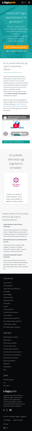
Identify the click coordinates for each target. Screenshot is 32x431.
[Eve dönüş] (8, 2)
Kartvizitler (6, 291)
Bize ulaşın (6, 385)
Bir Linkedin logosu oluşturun (11, 327)
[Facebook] (4, 410)
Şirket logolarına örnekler (10, 337)
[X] (7, 410)
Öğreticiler (6, 364)
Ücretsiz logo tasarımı (9, 346)
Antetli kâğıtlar (7, 294)
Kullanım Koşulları (18, 420)
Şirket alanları (7, 340)
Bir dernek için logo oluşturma (12, 355)
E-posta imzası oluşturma (10, 312)
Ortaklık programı (8, 379)
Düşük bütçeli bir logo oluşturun (12, 352)
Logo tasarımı (7, 282)
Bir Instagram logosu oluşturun (12, 321)
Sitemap (5, 424)
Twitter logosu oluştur (9, 324)
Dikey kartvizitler (8, 300)
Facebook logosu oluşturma (11, 318)
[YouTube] (10, 410)
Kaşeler (5, 306)
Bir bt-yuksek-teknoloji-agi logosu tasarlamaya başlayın (16, 47)
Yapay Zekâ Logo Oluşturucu (11, 288)
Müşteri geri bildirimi (9, 361)
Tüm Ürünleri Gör (8, 309)
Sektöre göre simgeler (10, 343)
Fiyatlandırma (7, 366)
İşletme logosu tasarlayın (10, 358)
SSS (4, 382)
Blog (4, 369)
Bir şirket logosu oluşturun (11, 349)
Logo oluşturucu (8, 285)
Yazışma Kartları (8, 297)
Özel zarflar (6, 303)
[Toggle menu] (29, 2)
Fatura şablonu (7, 315)
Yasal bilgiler (7, 420)
